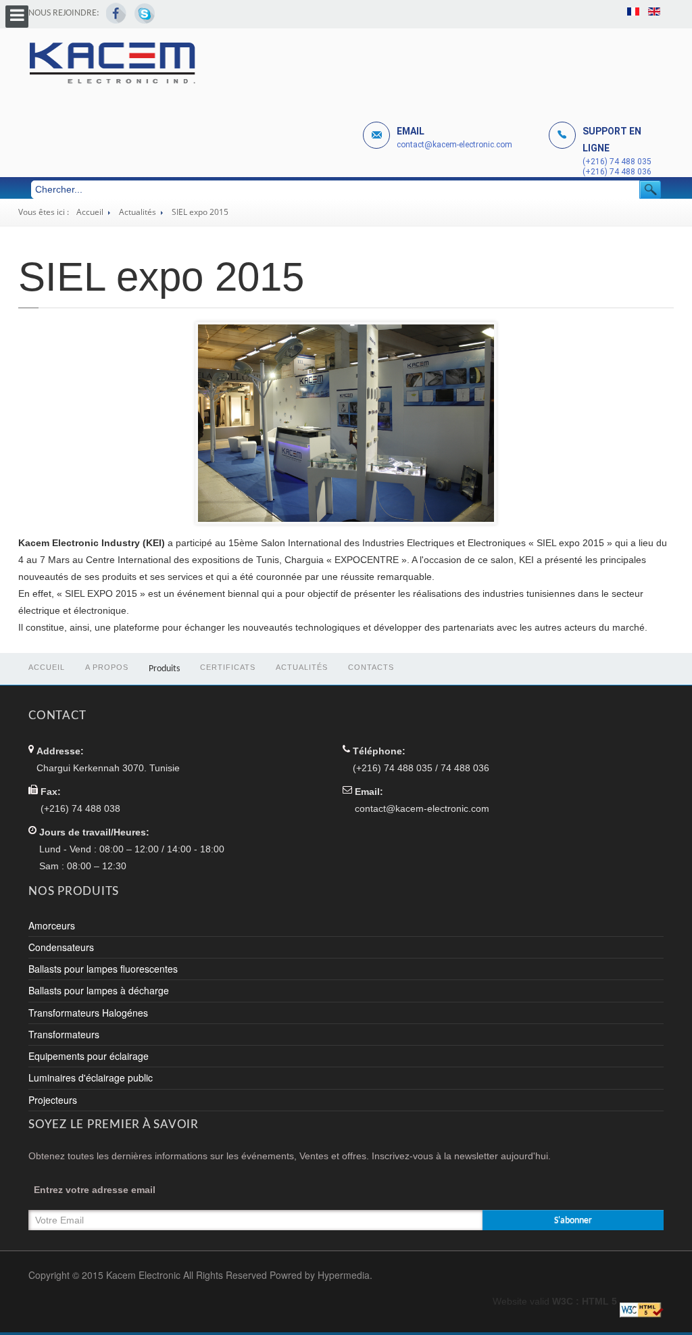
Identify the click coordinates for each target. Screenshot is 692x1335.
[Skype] (144, 13)
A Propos (106, 667)
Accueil (89, 212)
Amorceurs (51, 925)
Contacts (371, 667)
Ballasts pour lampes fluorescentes (103, 968)
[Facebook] (116, 13)
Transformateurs (63, 1034)
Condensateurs (61, 947)
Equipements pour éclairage (88, 1056)
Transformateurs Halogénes (88, 1012)
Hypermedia (344, 1275)
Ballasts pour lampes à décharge (98, 990)
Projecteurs (52, 1100)
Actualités (137, 212)
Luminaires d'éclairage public (90, 1077)
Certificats (227, 667)
